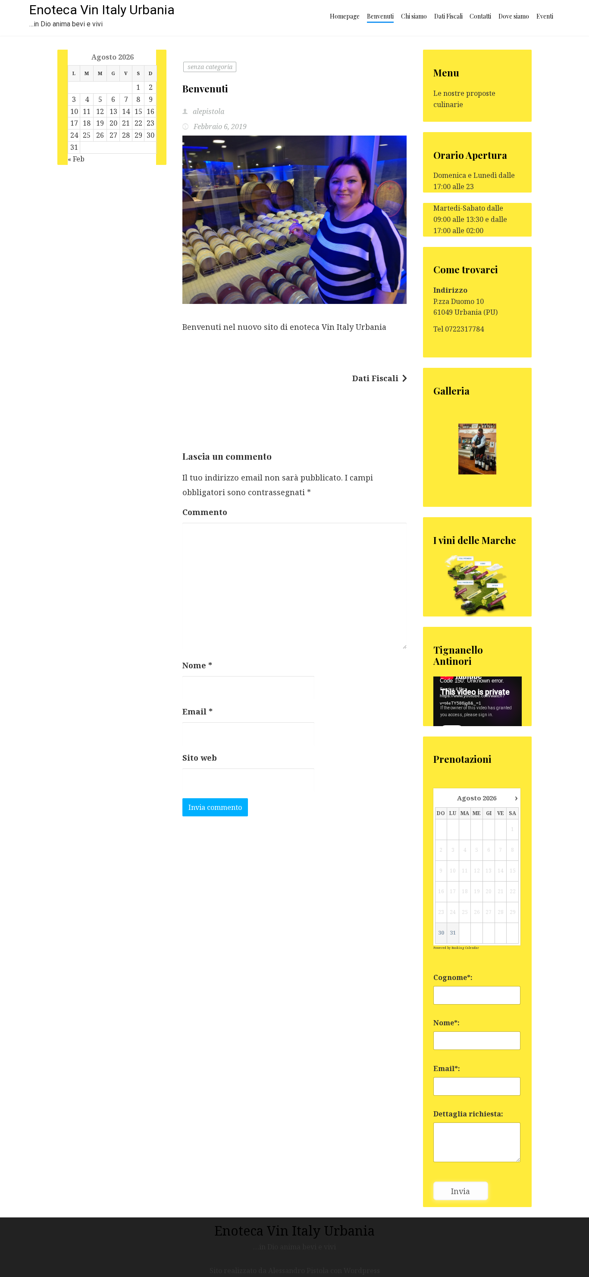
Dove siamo (513, 16)
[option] (477, 449)
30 (441, 932)
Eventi (544, 16)
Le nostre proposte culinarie (464, 99)
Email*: (446, 1068)
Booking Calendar (465, 948)
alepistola (207, 111)
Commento (204, 512)
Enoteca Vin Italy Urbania (102, 9)
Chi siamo (414, 16)
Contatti (480, 16)
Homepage (345, 16)
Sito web (199, 757)
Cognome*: (453, 977)
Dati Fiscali (448, 16)
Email (197, 711)
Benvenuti (380, 16)
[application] (477, 701)
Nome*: (446, 1022)
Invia (460, 1191)
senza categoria (210, 67)
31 (453, 932)
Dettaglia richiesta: (468, 1114)
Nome (197, 665)
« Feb (76, 159)
